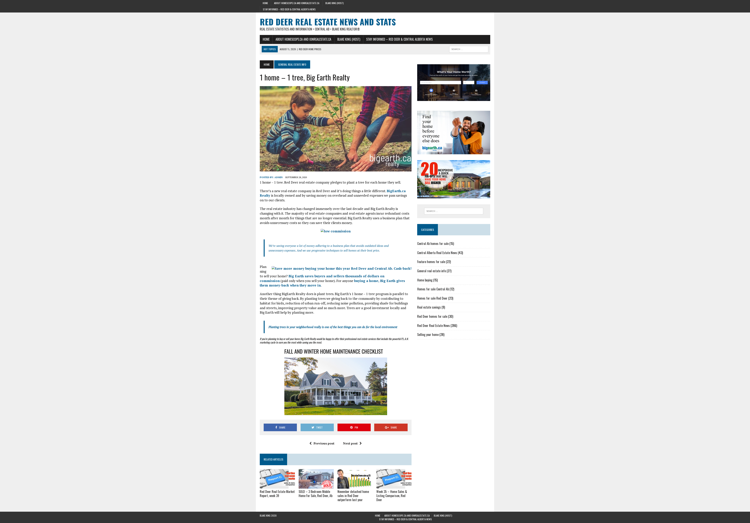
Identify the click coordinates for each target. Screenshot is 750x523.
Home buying (424, 280)
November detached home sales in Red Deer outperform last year (353, 495)
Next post (350, 443)
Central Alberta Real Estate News (437, 252)
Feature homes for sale (431, 261)
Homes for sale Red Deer (432, 298)
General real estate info (431, 271)
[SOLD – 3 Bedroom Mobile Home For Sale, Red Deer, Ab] (316, 486)
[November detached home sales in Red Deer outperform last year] (355, 486)
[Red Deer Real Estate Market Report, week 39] (277, 486)
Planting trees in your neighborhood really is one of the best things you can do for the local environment (333, 327)
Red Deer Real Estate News (433, 325)
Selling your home (428, 334)
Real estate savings (429, 307)
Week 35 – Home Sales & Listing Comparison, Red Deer (391, 495)
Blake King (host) (334, 3)
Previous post (323, 443)
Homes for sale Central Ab (433, 289)
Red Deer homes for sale (432, 316)
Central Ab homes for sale (433, 243)
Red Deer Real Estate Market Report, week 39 (277, 493)
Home (265, 3)
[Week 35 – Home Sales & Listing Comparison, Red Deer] (394, 486)
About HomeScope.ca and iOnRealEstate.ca (296, 3)
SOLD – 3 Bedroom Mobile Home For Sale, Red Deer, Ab (315, 493)
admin (278, 177)
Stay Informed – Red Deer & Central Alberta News (289, 9)
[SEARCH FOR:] (468, 48)
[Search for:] (454, 211)
